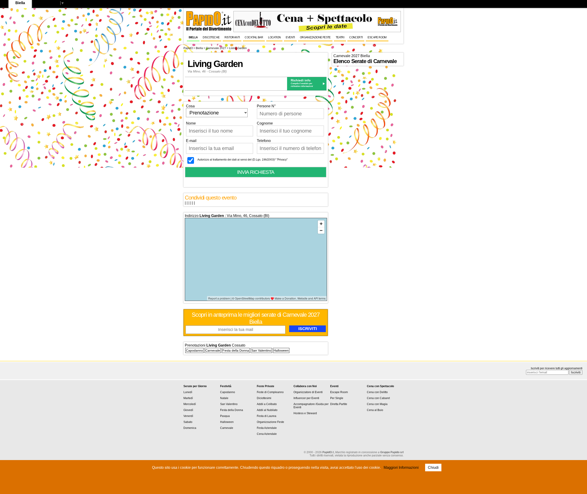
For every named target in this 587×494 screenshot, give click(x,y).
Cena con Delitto (377, 392)
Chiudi (433, 467)
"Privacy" (282, 159)
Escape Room (377, 37)
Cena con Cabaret (378, 398)
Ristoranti (232, 37)
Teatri (340, 37)
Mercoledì (189, 404)
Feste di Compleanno (270, 392)
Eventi (290, 37)
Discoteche (211, 37)
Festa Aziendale (267, 428)
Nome (191, 123)
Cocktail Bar (254, 37)
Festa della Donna (235, 350)
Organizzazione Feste (315, 37)
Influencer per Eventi (306, 398)
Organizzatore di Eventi (308, 392)
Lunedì (187, 392)
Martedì (188, 398)
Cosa (190, 106)
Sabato (187, 422)
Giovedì (188, 410)
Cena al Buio (375, 410)
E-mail (191, 141)
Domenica (189, 428)
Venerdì (188, 416)
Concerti (356, 37)
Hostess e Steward (305, 413)
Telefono (264, 141)
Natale (224, 398)
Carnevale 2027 (216, 48)
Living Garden (238, 48)
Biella (193, 37)
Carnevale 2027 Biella (351, 56)
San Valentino (261, 350)
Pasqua (225, 416)
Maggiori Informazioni (401, 467)
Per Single (336, 398)
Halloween (281, 350)
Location (274, 37)
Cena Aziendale (267, 434)
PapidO (188, 48)
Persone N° (266, 106)
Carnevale (212, 350)
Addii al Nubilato (267, 410)
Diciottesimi (264, 398)
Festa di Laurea (266, 416)
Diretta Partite (338, 404)
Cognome (265, 123)
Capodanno (194, 350)
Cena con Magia (377, 404)
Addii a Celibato (267, 404)
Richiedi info (301, 80)
